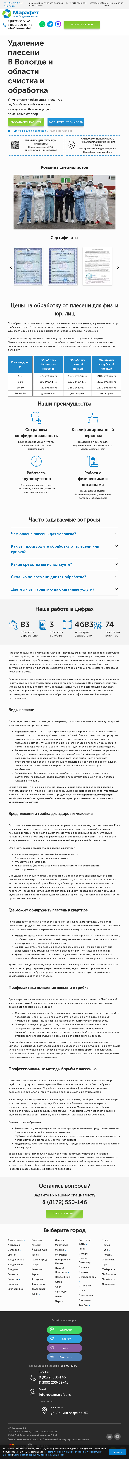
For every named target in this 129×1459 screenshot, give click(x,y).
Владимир (14, 1269)
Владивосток (16, 1259)
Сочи (82, 1290)
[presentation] (10, 267)
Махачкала (61, 1244)
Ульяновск (108, 1259)
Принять (117, 1452)
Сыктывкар (85, 1300)
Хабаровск (108, 1269)
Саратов (84, 1272)
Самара (83, 1253)
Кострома (37, 1279)
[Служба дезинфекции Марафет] (9, 130)
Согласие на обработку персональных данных (65, 1439)
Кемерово (37, 1269)
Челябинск (108, 1279)
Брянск (12, 1254)
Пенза (58, 1296)
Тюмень (107, 1254)
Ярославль (108, 1283)
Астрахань (14, 1244)
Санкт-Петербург (85, 1260)
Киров (35, 1274)
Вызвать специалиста (26, 122)
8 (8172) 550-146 (19, 21)
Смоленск (85, 1285)
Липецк (59, 1240)
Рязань (83, 1248)
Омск (58, 1281)
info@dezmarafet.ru (21, 28)
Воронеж (13, 1283)
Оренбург (61, 1291)
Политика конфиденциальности (24, 1439)
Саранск (84, 1267)
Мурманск (61, 1254)
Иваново (36, 1240)
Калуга (35, 1264)
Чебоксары (109, 1274)
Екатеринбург (16, 1288)
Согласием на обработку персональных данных (38, 1454)
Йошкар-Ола (39, 1249)
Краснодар (38, 1283)
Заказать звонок (81, 24)
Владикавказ (15, 1264)
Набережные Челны (62, 1261)
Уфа (104, 1264)
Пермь (59, 1301)
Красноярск (38, 1288)
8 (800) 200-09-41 (20, 25)
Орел (58, 1286)
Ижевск (36, 1244)
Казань (35, 1254)
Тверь (105, 1240)
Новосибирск (63, 1276)
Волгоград (14, 1274)
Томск (106, 1244)
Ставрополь (86, 1295)
